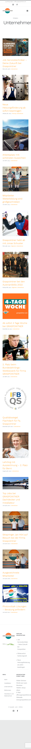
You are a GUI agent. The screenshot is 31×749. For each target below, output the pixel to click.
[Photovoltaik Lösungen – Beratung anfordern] (15, 593)
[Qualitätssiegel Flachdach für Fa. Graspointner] (15, 398)
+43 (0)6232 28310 (9, 1)
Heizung (14, 113)
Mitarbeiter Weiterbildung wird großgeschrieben (12, 198)
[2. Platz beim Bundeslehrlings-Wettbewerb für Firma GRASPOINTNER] (15, 347)
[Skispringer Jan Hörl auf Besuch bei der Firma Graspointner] (15, 521)
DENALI (21, 707)
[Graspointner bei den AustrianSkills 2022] (15, 264)
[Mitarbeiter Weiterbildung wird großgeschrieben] (15, 179)
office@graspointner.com (20, 1)
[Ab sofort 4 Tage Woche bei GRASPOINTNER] (15, 306)
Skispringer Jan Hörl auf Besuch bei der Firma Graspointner (15, 537)
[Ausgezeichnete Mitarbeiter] (15, 559)
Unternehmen (14, 69)
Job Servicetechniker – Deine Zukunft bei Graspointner (15, 63)
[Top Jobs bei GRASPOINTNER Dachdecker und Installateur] (15, 483)
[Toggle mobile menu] (27, 11)
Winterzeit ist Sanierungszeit (22, 655)
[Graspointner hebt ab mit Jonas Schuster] (15, 223)
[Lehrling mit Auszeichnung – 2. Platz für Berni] (15, 445)
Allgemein (13, 246)
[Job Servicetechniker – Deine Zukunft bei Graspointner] (15, 47)
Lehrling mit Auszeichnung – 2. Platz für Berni (15, 465)
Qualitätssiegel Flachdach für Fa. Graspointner (12, 420)
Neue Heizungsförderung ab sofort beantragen (14, 107)
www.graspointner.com (23, 700)
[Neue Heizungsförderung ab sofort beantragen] (15, 87)
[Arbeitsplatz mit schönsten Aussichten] (15, 135)
